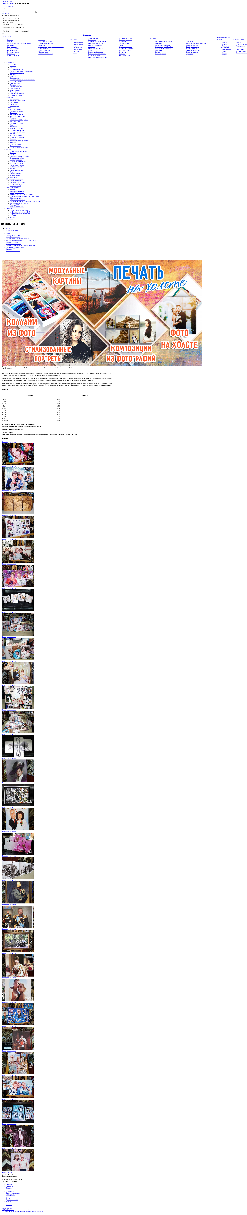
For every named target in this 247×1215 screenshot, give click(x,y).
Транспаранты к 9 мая (162, 45)
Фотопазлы (92, 40)
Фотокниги (13, 217)
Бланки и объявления (45, 54)
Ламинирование (43, 48)
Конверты (10, 45)
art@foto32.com (7, 1)
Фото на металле (124, 55)
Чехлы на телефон (94, 55)
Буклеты (10, 41)
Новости (9, 1205)
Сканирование (12, 50)
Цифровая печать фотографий (20, 212)
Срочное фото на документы (19, 210)
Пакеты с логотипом (95, 45)
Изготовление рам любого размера (21, 194)
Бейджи (157, 52)
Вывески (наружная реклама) (196, 43)
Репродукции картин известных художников (24, 196)
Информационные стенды (163, 41)
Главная (7, 228)
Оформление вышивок (17, 200)
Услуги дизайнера (192, 45)
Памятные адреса (13, 52)
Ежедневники (11, 47)
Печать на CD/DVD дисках (97, 43)
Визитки (10, 40)
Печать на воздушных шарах (97, 57)
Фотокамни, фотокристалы (97, 54)
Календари (73, 39)
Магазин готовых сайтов (34, 1211)
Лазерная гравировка (193, 50)
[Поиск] (36, 12)
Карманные (78, 49)
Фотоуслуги (10, 208)
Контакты (9, 219)
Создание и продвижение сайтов (15, 1211)
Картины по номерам (17, 207)
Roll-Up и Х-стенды (192, 47)
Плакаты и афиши (13, 48)
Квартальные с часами (78, 45)
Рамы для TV (14, 205)
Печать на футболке (125, 38)
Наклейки (158, 50)
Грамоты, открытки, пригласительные (51, 47)
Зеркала (238, 42)
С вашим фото (14, 106)
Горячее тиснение (13, 55)
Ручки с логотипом (125, 47)
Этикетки (122, 52)
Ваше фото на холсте (17, 193)
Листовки (41, 40)
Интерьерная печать (16, 184)
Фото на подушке (125, 50)
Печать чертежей (224, 53)
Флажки (90, 50)
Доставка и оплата (12, 1200)
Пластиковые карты (45, 41)
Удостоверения (43, 52)
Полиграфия (7, 36)
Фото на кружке (93, 38)
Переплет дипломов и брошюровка (19, 43)
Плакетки (122, 41)
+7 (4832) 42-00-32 (8, 3)
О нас (8, 1198)
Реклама (153, 38)
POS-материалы (160, 54)
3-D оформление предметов (19, 203)
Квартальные (78, 42)
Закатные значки (124, 43)
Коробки (122, 54)
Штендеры (158, 43)
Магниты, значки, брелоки (97, 41)
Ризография (11, 54)
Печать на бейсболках (95, 48)
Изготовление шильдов (163, 48)
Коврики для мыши (125, 40)
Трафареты (189, 54)
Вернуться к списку (8, 1172)
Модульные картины (17, 191)
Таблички (189, 41)
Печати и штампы (44, 50)
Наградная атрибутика (126, 48)
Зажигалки (91, 47)
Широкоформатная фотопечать (20, 214)
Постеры (13, 215)
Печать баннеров (224, 43)
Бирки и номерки (192, 52)
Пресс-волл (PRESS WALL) (164, 47)
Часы (121, 45)
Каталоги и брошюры (45, 43)
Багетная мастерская (238, 39)
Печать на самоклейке (225, 47)
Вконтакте (9, 6)
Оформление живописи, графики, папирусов (25, 201)
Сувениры (87, 35)
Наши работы (10, 1195)
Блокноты (41, 45)
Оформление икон (16, 198)
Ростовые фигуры (192, 48)
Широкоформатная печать (14, 179)
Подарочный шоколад (95, 52)
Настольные (78, 48)
